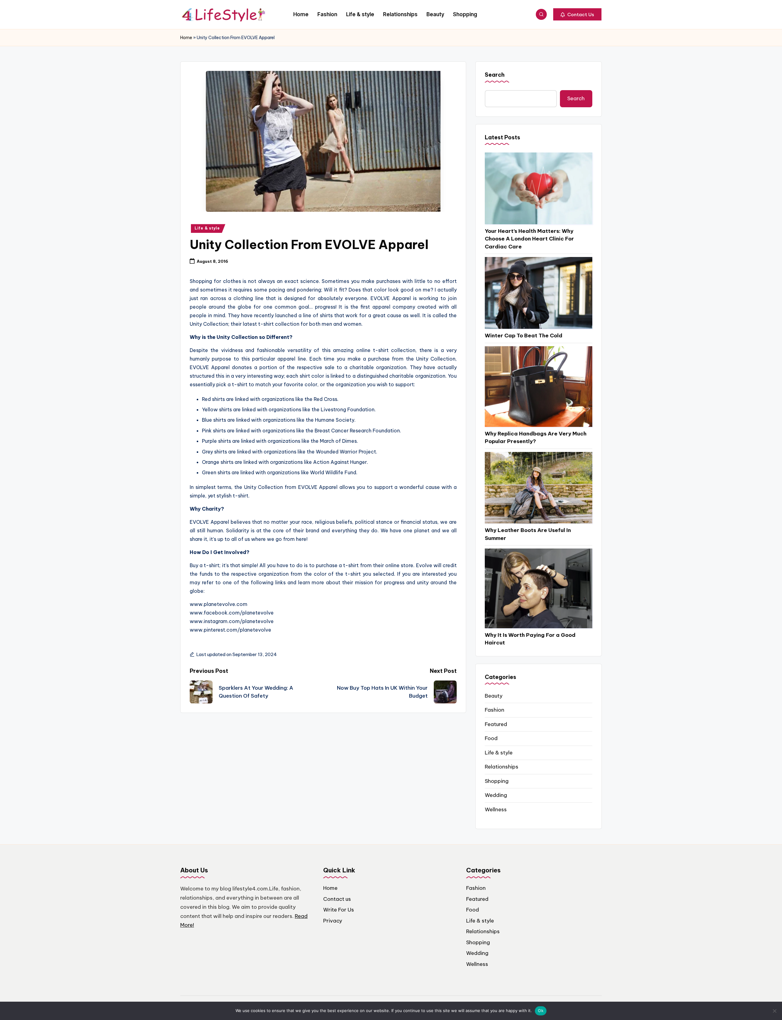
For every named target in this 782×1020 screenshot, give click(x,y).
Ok (540, 1010)
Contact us (337, 899)
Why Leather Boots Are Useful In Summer (528, 534)
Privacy (332, 920)
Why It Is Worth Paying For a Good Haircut (530, 639)
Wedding (496, 795)
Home (186, 37)
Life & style (207, 228)
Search (495, 74)
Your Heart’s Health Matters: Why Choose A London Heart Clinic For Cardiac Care (529, 239)
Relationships (501, 766)
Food (491, 738)
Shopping (497, 781)
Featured (496, 724)
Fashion (494, 709)
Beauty (493, 695)
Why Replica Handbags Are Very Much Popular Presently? (535, 437)
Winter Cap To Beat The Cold (523, 335)
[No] (774, 1011)
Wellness (496, 809)
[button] (577, 14)
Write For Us (338, 909)
